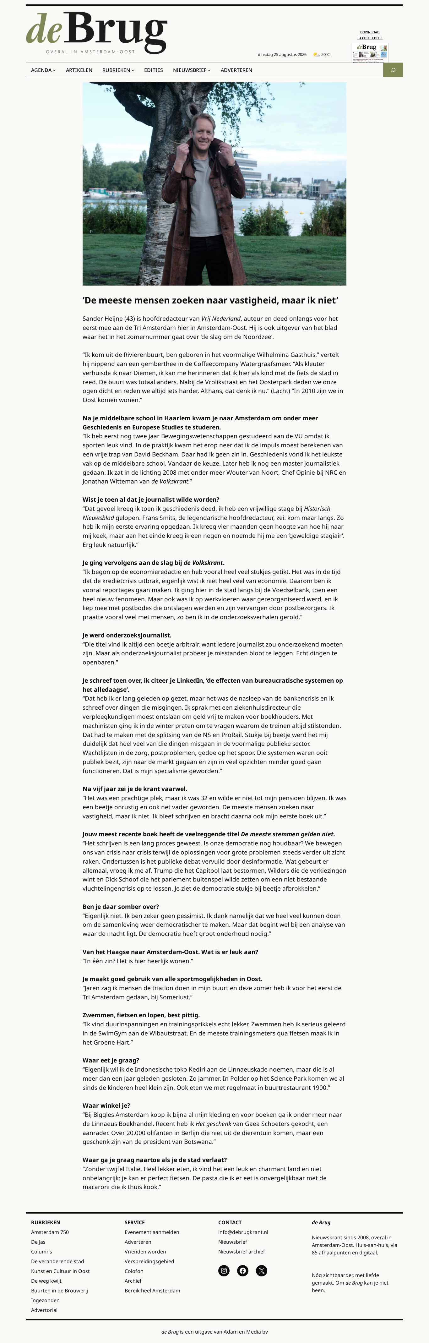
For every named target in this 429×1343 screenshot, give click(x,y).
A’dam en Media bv (246, 1331)
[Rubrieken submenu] (132, 70)
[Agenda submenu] (54, 70)
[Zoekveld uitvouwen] (393, 70)
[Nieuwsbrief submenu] (209, 70)
